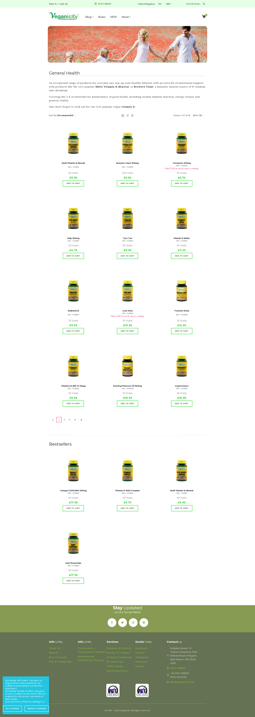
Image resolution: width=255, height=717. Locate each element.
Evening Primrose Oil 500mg (127, 386)
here (43, 701)
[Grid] (123, 115)
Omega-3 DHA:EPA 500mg (73, 490)
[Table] (132, 115)
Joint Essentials (73, 563)
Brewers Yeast (143, 86)
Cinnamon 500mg (182, 163)
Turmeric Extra (181, 311)
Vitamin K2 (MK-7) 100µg (73, 386)
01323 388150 (177, 668)
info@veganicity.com (182, 681)
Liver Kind (128, 311)
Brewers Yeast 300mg (127, 163)
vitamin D (128, 106)
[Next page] (81, 419)
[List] (127, 115)
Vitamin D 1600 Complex (127, 490)
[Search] (204, 4)
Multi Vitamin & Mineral (112, 86)
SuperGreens (181, 386)
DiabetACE (73, 311)
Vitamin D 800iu (182, 238)
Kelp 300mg (73, 238)
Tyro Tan (127, 238)
